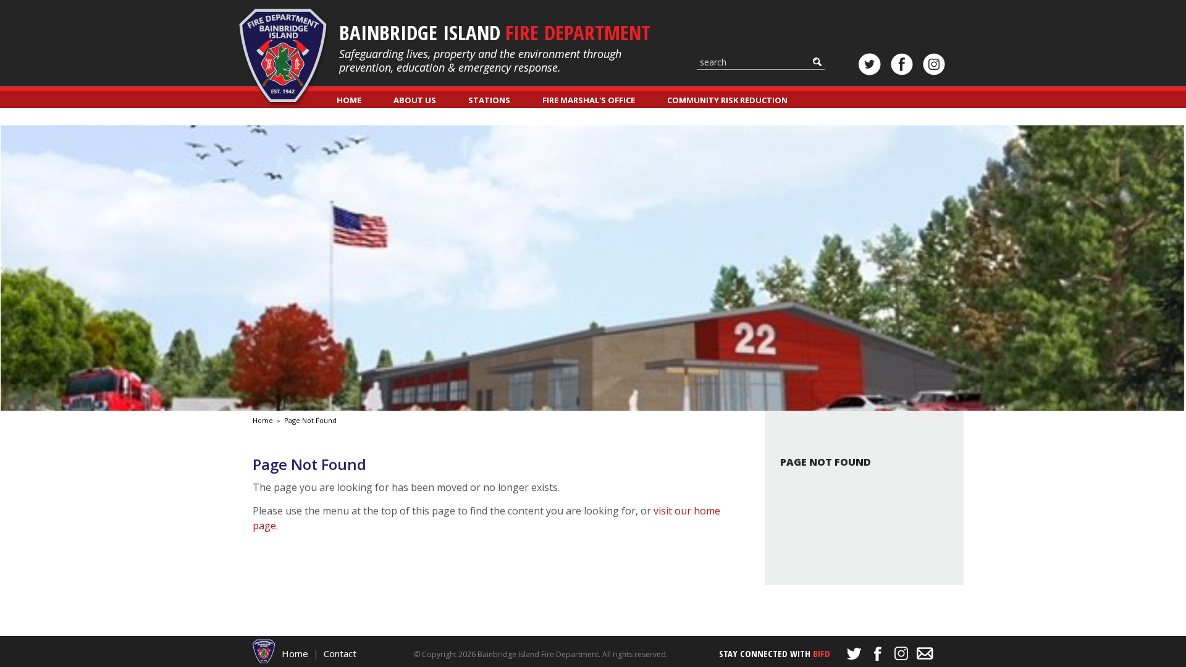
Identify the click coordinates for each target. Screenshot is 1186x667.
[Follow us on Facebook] (902, 64)
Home (349, 100)
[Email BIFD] (924, 653)
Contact (340, 653)
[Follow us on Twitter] (870, 64)
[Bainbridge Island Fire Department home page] (284, 58)
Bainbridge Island (494, 32)
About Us (414, 100)
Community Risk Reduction (727, 100)
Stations (489, 100)
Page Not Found (310, 420)
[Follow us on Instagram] (934, 64)
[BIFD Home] (264, 650)
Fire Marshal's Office (588, 100)
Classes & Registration (388, 117)
